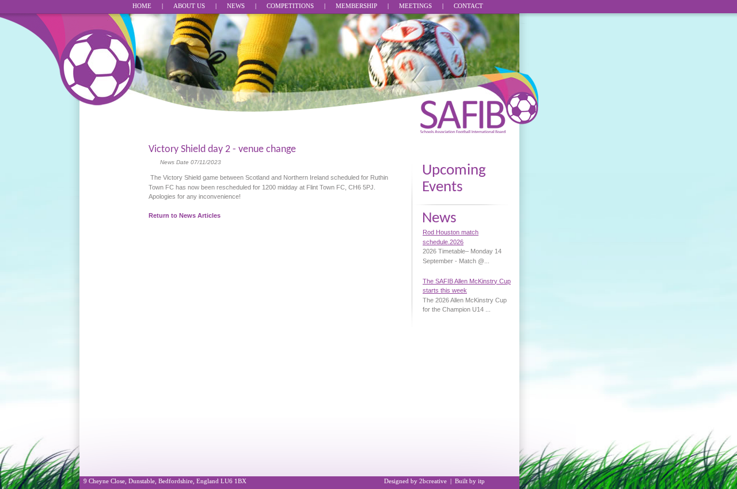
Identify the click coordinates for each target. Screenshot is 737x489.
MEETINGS (415, 5)
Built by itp (470, 480)
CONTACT (468, 5)
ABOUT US (189, 5)
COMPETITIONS (290, 5)
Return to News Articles (185, 215)
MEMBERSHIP (356, 5)
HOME (141, 5)
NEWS (236, 5)
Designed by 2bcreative (415, 480)
